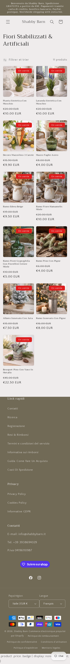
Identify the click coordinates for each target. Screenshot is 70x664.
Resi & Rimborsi (17, 434)
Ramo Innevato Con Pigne (51, 318)
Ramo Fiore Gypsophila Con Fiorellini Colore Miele (16, 264)
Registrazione (16, 426)
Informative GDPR (19, 511)
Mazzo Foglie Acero (47, 155)
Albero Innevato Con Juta (18, 318)
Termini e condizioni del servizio (28, 443)
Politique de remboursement (43, 636)
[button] (8, 21)
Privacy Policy (16, 494)
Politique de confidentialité (22, 642)
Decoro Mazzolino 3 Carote (18, 155)
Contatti (12, 408)
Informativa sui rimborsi (22, 452)
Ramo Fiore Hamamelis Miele (49, 208)
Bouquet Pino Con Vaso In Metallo (18, 371)
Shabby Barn (21, 631)
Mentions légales (51, 648)
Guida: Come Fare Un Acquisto (27, 461)
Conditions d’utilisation (54, 642)
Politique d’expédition (26, 648)
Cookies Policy (17, 502)
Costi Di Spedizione (20, 469)
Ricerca (12, 417)
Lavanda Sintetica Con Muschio (49, 102)
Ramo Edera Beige (13, 206)
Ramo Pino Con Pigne (48, 261)
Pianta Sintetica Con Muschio (15, 102)
